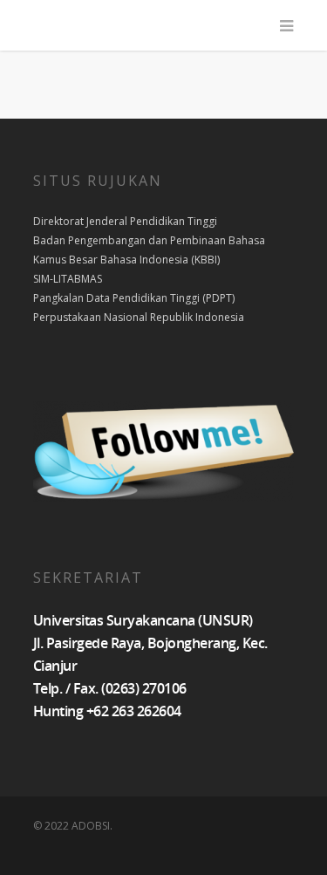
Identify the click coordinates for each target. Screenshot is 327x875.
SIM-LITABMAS (67, 278)
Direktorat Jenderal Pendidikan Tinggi (125, 221)
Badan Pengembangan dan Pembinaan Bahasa (149, 240)
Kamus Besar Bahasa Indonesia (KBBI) (126, 259)
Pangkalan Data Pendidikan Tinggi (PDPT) (134, 298)
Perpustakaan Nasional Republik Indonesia (138, 317)
